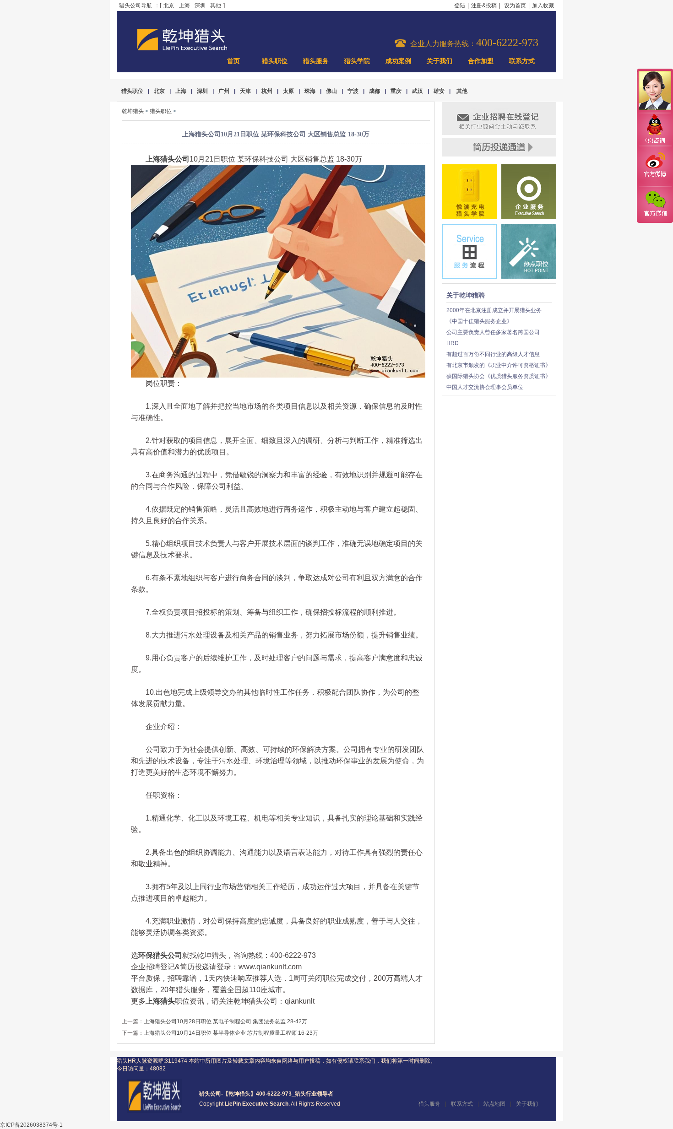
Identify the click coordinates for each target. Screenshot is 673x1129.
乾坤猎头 (133, 111)
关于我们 (439, 61)
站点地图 (494, 1104)
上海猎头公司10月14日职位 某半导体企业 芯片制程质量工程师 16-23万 (231, 1033)
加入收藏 (543, 5)
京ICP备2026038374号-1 (31, 1125)
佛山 (331, 91)
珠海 (309, 91)
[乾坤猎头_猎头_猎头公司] (182, 49)
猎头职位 (275, 61)
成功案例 (398, 61)
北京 (168, 5)
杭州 (266, 91)
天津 (245, 91)
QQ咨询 (655, 129)
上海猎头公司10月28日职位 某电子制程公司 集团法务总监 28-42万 (225, 1021)
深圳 (200, 5)
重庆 (396, 91)
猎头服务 (316, 61)
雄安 (439, 91)
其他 (215, 5)
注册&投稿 (484, 5)
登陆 (459, 5)
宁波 (352, 91)
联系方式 (522, 61)
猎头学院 (357, 61)
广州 (223, 91)
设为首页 (515, 5)
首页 (233, 61)
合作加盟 (481, 61)
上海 (184, 5)
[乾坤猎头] (154, 1111)
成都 (374, 91)
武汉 (417, 91)
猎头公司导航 (135, 5)
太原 (288, 91)
